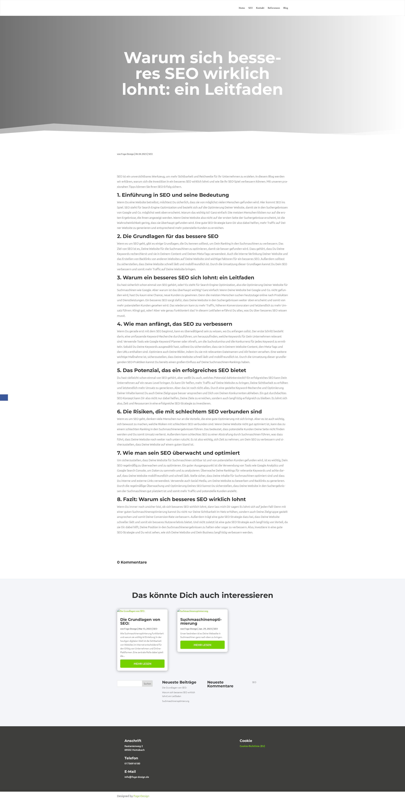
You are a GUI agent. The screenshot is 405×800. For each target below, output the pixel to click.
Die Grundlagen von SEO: (140, 621)
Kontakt (260, 8)
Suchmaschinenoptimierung (201, 621)
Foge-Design (127, 153)
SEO (250, 8)
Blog (285, 8)
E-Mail (130, 771)
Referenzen (274, 8)
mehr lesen (142, 663)
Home (242, 8)
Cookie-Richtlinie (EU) (252, 746)
